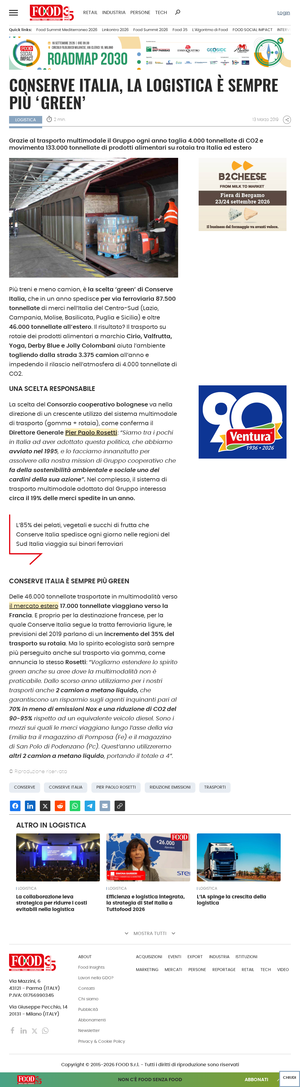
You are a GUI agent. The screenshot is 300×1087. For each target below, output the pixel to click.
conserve (24, 787)
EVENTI (174, 957)
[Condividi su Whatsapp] (75, 806)
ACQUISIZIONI (149, 957)
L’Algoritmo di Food (210, 29)
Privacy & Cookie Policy (101, 1041)
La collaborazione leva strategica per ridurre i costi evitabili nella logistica (51, 903)
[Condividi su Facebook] (15, 806)
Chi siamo (88, 999)
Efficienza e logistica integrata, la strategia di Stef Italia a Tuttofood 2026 (145, 903)
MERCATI (173, 970)
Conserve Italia (65, 787)
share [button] (287, 120)
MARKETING (147, 970)
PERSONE (140, 12)
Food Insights (91, 967)
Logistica (27, 888)
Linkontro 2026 (115, 29)
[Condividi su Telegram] (90, 806)
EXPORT (195, 957)
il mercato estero (33, 606)
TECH (161, 12)
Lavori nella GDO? (95, 978)
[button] (13, 12)
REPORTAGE (224, 970)
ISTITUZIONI (246, 957)
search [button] (177, 12)
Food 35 (180, 29)
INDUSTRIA (114, 12)
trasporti (215, 787)
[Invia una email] (105, 806)
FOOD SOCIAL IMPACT (252, 29)
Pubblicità (88, 1009)
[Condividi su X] (45, 806)
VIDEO (283, 970)
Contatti (86, 988)
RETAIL (90, 12)
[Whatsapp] (45, 1030)
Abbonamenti (92, 1020)
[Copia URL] (120, 806)
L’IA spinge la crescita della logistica (231, 900)
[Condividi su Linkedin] (30, 806)
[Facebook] (13, 1030)
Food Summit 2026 (150, 29)
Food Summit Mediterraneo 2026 (66, 29)
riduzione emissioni (170, 787)
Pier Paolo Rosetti (91, 432)
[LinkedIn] (24, 1030)
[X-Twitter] (35, 1030)
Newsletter (89, 1030)
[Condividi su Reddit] (60, 806)
